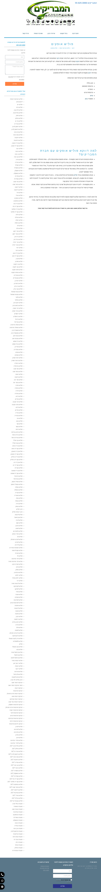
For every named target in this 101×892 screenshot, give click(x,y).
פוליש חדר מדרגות (17, 558)
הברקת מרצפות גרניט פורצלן (14, 707)
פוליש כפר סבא (18, 369)
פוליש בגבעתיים (17, 278)
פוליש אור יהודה (17, 242)
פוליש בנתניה (18, 388)
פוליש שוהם (18, 352)
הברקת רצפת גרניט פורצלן (14, 693)
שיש (91, 95)
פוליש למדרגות (18, 600)
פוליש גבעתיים (18, 275)
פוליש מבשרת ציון (17, 330)
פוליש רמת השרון (17, 358)
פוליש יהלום (18, 575)
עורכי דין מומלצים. (91, 866)
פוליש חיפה (19, 429)
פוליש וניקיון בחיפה (16, 432)
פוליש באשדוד (18, 168)
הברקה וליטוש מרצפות (15, 724)
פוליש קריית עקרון (17, 143)
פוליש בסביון (18, 261)
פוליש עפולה (18, 487)
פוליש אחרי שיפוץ (17, 534)
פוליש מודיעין (18, 347)
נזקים (77, 61)
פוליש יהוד (19, 247)
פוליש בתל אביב (17, 113)
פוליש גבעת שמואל (16, 291)
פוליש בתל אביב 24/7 (16, 746)
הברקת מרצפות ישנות (16, 710)
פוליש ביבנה (18, 151)
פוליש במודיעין (18, 349)
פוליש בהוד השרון (17, 311)
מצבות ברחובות (17, 834)
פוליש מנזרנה (18, 597)
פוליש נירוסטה (18, 619)
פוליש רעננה (18, 374)
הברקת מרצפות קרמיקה (15, 718)
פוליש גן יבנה (18, 154)
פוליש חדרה (18, 391)
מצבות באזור (18, 845)
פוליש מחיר (19, 591)
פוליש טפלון (18, 569)
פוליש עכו (19, 418)
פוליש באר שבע (17, 181)
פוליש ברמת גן (18, 283)
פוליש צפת (19, 498)
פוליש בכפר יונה (17, 382)
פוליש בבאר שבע (17, 184)
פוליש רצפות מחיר (17, 660)
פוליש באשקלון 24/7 (16, 773)
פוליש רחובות (18, 137)
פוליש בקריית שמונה (16, 473)
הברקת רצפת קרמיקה (16, 699)
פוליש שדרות (18, 176)
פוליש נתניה (18, 385)
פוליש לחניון (18, 726)
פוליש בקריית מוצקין (16, 454)
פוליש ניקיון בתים (17, 622)
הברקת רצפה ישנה (17, 682)
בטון (86, 99)
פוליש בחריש (18, 399)
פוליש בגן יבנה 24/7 (16, 765)
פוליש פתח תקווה (17, 269)
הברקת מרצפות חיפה (16, 721)
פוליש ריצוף (19, 669)
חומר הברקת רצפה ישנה (15, 685)
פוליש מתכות (18, 605)
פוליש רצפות (18, 666)
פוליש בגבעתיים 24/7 (16, 801)
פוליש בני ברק (18, 286)
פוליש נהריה (18, 413)
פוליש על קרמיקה (17, 636)
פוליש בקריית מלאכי (16, 212)
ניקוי (58, 58)
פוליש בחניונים (18, 732)
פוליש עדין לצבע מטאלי (15, 638)
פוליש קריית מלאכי (16, 209)
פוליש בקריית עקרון (16, 146)
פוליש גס (19, 536)
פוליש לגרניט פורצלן (16, 539)
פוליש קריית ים (18, 462)
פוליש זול (19, 556)
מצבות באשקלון (17, 820)
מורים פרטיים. (89, 868)
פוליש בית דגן (18, 236)
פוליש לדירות (18, 545)
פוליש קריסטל (18, 517)
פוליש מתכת (18, 613)
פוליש (75, 175)
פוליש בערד (19, 195)
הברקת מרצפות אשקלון (15, 704)
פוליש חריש (19, 396)
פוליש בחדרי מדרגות (16, 740)
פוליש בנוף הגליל (17, 443)
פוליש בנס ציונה (17, 135)
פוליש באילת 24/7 (17, 798)
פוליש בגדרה (18, 162)
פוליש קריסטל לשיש (16, 658)
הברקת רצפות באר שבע (15, 702)
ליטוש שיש (19, 102)
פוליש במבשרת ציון (16, 333)
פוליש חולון (19, 115)
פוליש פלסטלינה (17, 641)
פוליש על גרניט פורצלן (16, 633)
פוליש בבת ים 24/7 (16, 751)
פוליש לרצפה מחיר (16, 583)
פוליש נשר (19, 424)
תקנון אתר (46, 870)
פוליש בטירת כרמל (17, 437)
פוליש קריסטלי (18, 655)
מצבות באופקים (17, 814)
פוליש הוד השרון (17, 308)
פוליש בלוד (19, 228)
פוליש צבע (19, 649)
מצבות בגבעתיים (17, 850)
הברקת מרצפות (17, 691)
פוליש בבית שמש (17, 344)
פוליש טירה (19, 503)
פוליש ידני (19, 580)
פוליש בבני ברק (18, 289)
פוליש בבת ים (18, 124)
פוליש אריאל (18, 319)
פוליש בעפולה (18, 490)
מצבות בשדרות (18, 817)
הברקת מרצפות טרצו (16, 715)
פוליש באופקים (18, 201)
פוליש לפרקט (18, 589)
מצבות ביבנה (18, 823)
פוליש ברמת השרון (17, 360)
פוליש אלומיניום (17, 531)
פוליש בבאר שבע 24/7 (15, 787)
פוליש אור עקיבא (17, 402)
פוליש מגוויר (18, 594)
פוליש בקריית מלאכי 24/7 (14, 781)
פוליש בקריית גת (17, 206)
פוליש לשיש (19, 528)
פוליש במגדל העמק (16, 484)
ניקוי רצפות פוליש (17, 512)
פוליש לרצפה (18, 514)
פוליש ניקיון (19, 616)
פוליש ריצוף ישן (17, 663)
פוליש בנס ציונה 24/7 (16, 757)
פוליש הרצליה (18, 363)
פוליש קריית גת (18, 203)
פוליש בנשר (19, 426)
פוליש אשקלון (18, 170)
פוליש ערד (19, 192)
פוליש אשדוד (18, 165)
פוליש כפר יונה (18, 380)
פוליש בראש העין (17, 305)
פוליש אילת (19, 214)
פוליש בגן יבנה (18, 157)
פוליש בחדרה (18, 393)
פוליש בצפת (18, 501)
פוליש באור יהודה (17, 245)
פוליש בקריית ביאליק (16, 459)
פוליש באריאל (18, 322)
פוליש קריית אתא (17, 446)
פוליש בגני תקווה (17, 267)
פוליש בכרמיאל (18, 479)
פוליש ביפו (19, 107)
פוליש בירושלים (17, 316)
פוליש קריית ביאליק (16, 457)
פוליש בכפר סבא (17, 371)
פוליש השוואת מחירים (15, 547)
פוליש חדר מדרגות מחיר (15, 561)
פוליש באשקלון (18, 173)
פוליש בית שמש (17, 341)
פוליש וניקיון (18, 525)
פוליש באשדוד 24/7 (16, 770)
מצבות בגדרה (18, 825)
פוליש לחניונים (18, 729)
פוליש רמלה (18, 220)
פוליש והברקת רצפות (16, 99)
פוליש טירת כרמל (17, 435)
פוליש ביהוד (18, 250)
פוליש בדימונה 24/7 (16, 790)
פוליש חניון (19, 737)
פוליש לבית (19, 520)
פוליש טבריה (18, 492)
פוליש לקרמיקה (18, 586)
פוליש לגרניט (18, 542)
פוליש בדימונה (18, 190)
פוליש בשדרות (18, 179)
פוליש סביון (19, 258)
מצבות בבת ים (18, 839)
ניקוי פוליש (19, 509)
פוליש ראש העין (17, 302)
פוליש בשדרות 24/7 (16, 776)
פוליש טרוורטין (18, 572)
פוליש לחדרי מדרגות (16, 743)
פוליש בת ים (18, 121)
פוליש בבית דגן (18, 239)
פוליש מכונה (18, 611)
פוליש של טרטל (18, 674)
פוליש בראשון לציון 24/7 (15, 754)
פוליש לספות (18, 630)
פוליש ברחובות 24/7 (16, 759)
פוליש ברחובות (18, 140)
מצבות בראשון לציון (16, 831)
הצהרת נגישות (45, 866)
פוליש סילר (19, 627)
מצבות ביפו (19, 842)
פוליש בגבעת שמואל (16, 294)
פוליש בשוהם (18, 355)
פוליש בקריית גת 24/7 (16, 779)
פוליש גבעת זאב (17, 335)
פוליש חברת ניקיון (17, 564)
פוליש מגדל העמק (17, 481)
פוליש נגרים (19, 625)
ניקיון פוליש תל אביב (16, 680)
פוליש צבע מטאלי (17, 647)
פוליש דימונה (18, 187)
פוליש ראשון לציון (17, 126)
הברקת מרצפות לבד (16, 713)
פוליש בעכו (19, 421)
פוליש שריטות (18, 671)
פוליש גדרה (19, 159)
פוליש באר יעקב (17, 231)
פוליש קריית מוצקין (16, 451)
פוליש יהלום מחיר (17, 578)
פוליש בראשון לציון (17, 129)
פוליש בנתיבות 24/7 (16, 792)
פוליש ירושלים (18, 313)
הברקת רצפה (18, 688)
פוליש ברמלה (18, 223)
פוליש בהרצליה (18, 366)
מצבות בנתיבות (17, 812)
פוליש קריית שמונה (16, 470)
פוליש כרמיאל (18, 476)
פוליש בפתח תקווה (16, 272)
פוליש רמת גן (18, 280)
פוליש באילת (18, 217)
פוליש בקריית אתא (17, 448)
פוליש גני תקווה (17, 264)
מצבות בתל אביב (17, 803)
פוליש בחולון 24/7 (17, 748)
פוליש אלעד (19, 297)
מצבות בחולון (18, 847)
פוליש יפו (19, 104)
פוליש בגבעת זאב (17, 338)
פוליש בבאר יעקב (17, 234)
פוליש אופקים (18, 198)
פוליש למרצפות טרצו (16, 602)
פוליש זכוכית (18, 553)
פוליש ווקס (19, 523)
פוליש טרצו (19, 567)
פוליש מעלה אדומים (16, 324)
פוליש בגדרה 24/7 (17, 762)
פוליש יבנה (19, 148)
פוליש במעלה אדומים (16, 327)
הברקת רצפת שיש (17, 696)
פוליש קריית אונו (17, 253)
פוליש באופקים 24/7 (16, 784)
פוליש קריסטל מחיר (16, 652)
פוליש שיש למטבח (17, 677)
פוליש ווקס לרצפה (17, 550)
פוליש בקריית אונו (17, 256)
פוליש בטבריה (18, 495)
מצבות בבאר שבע (17, 809)
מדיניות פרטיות (44, 868)
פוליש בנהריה (18, 415)
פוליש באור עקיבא (17, 404)
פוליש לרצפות (18, 608)
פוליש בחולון (18, 118)
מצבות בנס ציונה (17, 836)
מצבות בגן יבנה (17, 828)
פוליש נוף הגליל (17, 440)
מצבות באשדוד (18, 806)
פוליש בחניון (18, 735)
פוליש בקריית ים (17, 465)
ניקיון (89, 73)
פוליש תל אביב (18, 110)
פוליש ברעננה (18, 377)
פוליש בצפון (18, 506)
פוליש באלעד (18, 300)
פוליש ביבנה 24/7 (17, 768)
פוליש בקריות (18, 468)
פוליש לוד (19, 225)
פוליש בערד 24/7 (17, 795)
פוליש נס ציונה (18, 132)
